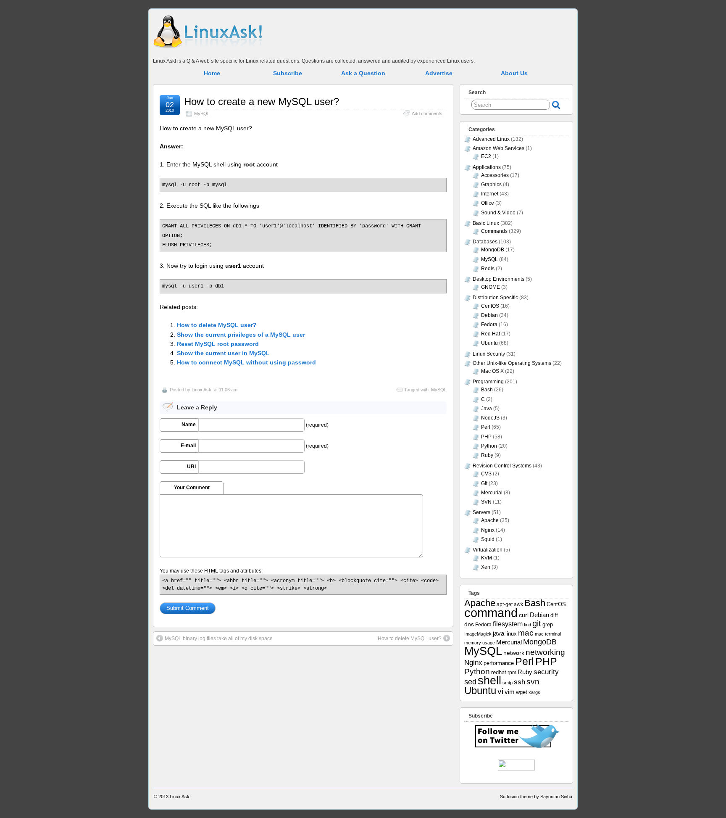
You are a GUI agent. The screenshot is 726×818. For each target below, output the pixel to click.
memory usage (479, 642)
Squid (488, 539)
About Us (514, 73)
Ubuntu (489, 343)
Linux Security (489, 354)
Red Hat (490, 334)
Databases (485, 242)
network (513, 652)
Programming (488, 382)
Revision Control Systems (502, 466)
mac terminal (548, 633)
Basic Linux (486, 223)
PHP (486, 437)
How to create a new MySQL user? (261, 101)
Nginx (488, 530)
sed (470, 682)
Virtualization (487, 550)
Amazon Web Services (498, 148)
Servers (481, 512)
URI (191, 467)
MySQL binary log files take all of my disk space (219, 638)
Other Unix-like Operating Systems (512, 363)
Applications (487, 167)
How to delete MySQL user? (217, 325)
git (536, 623)
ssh (519, 682)
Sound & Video (498, 213)
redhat (498, 673)
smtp (507, 682)
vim (510, 691)
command (491, 613)
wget (521, 692)
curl (524, 615)
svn (532, 681)
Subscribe (287, 73)
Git (484, 483)
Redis (488, 269)
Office (487, 203)
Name (189, 424)
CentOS (490, 306)
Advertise (438, 73)
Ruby (487, 455)
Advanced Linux (491, 139)
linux (511, 634)
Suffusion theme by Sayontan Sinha (536, 796)
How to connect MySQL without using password (246, 362)
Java (486, 409)
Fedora (489, 324)
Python (489, 446)
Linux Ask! (202, 389)
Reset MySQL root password (218, 343)
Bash (487, 390)
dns (469, 624)
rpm (512, 672)
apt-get (505, 604)
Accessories (495, 175)
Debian (489, 315)
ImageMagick (478, 633)
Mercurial (491, 493)
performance (499, 663)
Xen (485, 567)
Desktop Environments (498, 279)
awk (518, 604)
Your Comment (192, 488)
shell (489, 680)
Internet (489, 194)
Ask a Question (363, 73)
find (527, 624)
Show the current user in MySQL (223, 353)
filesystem (508, 624)
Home (212, 73)
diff (554, 615)
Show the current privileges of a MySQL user (241, 334)
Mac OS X (492, 371)
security (546, 672)
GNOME (490, 287)
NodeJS (490, 418)
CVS (486, 474)
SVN (486, 502)
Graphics (491, 184)
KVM (486, 558)
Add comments (427, 113)
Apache (490, 520)
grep (547, 624)
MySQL (202, 113)
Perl (485, 427)
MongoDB (492, 250)
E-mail (188, 446)
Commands (494, 231)
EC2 (486, 156)
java (498, 633)
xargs (534, 692)
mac (526, 632)
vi (500, 691)
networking (545, 652)
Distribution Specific (495, 298)
